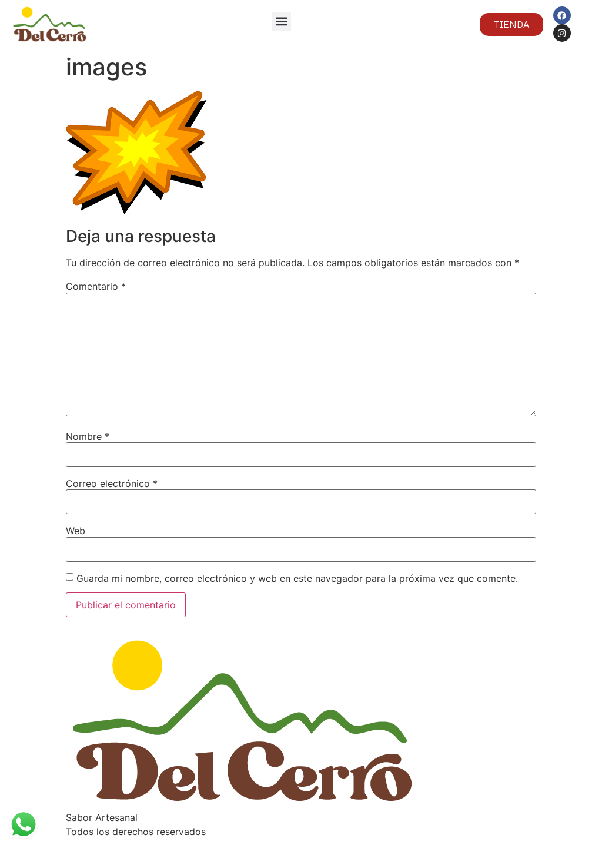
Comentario (96, 286)
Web (75, 530)
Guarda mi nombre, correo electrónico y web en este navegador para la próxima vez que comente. (297, 578)
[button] (281, 21)
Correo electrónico (112, 483)
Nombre (87, 436)
